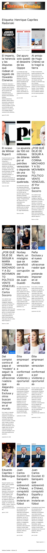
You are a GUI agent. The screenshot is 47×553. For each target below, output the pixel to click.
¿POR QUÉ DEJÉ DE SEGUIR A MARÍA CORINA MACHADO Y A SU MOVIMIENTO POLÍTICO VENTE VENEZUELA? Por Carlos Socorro (38, 170)
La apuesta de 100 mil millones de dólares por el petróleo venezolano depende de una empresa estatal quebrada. (23, 165)
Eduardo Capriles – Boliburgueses (8, 474)
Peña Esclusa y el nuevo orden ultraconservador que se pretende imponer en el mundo (38, 268)
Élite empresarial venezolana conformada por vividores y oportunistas (23, 370)
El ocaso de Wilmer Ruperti (8, 151)
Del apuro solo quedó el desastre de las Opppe (23, 61)
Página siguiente (40, 542)
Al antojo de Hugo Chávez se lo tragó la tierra (38, 61)
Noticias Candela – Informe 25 (9, 550)
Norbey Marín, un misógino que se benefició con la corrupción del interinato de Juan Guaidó (23, 268)
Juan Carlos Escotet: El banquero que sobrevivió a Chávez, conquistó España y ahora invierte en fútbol (23, 486)
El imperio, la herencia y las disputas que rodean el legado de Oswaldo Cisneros (8, 68)
